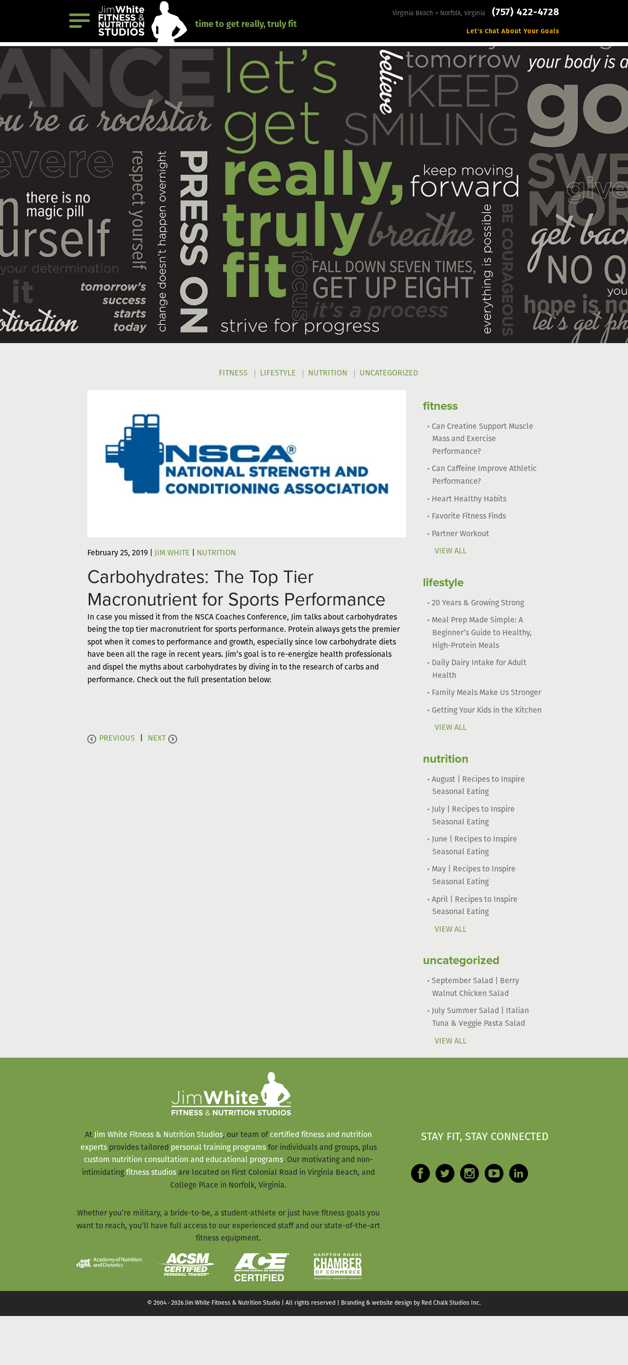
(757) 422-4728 (525, 13)
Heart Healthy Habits (469, 499)
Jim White (172, 553)
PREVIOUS (117, 739)
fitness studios (151, 1173)
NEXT (157, 739)
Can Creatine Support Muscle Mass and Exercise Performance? (482, 439)
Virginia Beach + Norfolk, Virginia (439, 13)
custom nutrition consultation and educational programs (183, 1160)
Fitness (233, 373)
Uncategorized (389, 373)
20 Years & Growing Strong (478, 603)
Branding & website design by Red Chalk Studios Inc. (411, 1303)
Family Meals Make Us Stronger (486, 693)
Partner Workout (460, 534)
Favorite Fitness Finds (469, 517)
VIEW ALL (451, 551)
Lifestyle (278, 373)
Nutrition (327, 373)
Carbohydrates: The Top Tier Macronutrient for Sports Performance (236, 588)
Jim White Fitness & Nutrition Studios (158, 1135)
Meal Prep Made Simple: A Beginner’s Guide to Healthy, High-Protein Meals (482, 633)
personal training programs (218, 1148)
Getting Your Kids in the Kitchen (487, 711)
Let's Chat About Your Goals (513, 31)
